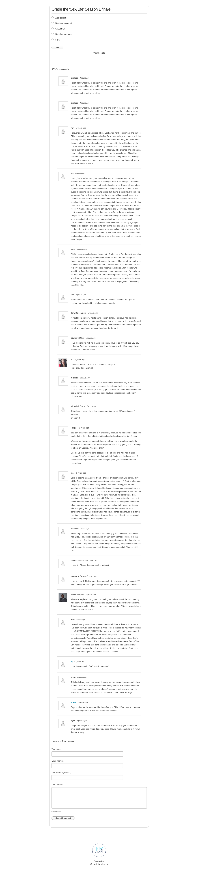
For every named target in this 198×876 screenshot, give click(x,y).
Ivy (72, 661)
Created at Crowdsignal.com (99, 862)
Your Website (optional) (61, 773)
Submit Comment (63, 818)
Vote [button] (57, 47)
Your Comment (58, 784)
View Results (99, 53)
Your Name (56, 749)
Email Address (58, 761)
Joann (73, 702)
